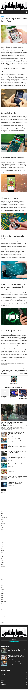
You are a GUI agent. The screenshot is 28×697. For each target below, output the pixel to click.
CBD (1, 515)
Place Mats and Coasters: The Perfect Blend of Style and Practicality (16, 464)
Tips (5, 364)
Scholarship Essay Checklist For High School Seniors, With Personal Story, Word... (16, 433)
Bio (1, 503)
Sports (2, 607)
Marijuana (2, 573)
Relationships (3, 601)
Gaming (2, 550)
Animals (2, 494)
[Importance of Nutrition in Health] (4, 471)
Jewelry (2, 570)
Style (2, 609)
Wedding (2, 622)
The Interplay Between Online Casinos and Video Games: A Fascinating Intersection (23, 397)
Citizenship (3, 523)
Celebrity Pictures (4, 517)
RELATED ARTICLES (9, 387)
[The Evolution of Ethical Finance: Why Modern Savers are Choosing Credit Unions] (4, 440)
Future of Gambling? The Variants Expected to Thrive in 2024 (21, 372)
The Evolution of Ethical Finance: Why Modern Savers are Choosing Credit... (16, 439)
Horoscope (3, 566)
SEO (1, 603)
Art (1, 498)
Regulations (22, 363)
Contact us (14, 690)
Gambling (2, 546)
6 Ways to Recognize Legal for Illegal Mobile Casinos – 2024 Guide (7, 372)
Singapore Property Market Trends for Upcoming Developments (16, 458)
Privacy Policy (19, 694)
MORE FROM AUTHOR (18, 387)
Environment (3, 533)
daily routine (6, 202)
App (1, 496)
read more (13, 61)
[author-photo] (14, 379)
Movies (2, 583)
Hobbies (2, 562)
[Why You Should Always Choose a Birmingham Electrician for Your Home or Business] (4, 446)
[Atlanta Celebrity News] (14, 5)
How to (2, 568)
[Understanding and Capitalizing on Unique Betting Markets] (5, 392)
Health (2, 560)
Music (2, 587)
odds (18, 363)
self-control (21, 259)
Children (2, 521)
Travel (2, 614)
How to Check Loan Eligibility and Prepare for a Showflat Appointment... (17, 477)
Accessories (3, 492)
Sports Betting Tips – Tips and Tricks (13, 396)
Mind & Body (3, 579)
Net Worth (2, 589)
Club (1, 525)
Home (1, 14)
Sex (1, 605)
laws (7, 363)
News (2, 591)
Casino (2, 513)
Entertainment (3, 531)
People (2, 595)
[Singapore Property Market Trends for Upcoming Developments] (4, 459)
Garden (2, 552)
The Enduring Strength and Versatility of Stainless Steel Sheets (17, 452)
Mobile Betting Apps (12, 363)
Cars (1, 511)
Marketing (2, 575)
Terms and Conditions (10, 694)
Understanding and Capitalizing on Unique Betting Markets (4, 397)
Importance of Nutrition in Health (15, 470)
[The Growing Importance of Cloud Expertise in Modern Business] (4, 484)
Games (2, 548)
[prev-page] (13, 400)
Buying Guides (3, 509)
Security (2, 364)
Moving (2, 585)
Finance (2, 540)
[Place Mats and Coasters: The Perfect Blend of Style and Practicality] (4, 465)
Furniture (2, 544)
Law (1, 572)
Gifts (1, 554)
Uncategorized (3, 616)
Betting (5, 14)
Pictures (2, 597)
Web (1, 620)
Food (2, 542)
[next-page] (14, 400)
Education (2, 529)
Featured (2, 538)
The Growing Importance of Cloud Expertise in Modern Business (15, 483)
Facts (2, 535)
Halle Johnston (4, 22)
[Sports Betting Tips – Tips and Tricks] (14, 392)
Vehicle (2, 618)
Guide (2, 556)
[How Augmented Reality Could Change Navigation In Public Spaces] (14, 412)
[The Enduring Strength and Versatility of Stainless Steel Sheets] (4, 453)
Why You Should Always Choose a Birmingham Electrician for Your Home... (17, 445)
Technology (3, 610)
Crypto (2, 527)
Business (2, 507)
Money (2, 581)
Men (1, 577)
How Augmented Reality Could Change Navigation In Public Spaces (12, 423)
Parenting (2, 593)
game (5, 363)
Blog (1, 505)
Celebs (2, 519)
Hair (1, 558)
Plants (2, 599)
